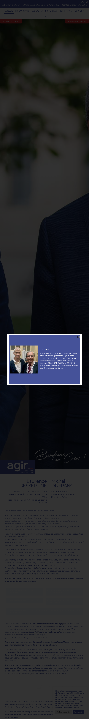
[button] (78, 337)
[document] (44, 359)
